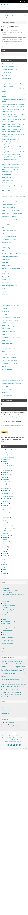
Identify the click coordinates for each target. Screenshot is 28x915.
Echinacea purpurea (7, 369)
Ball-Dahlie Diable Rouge (8, 274)
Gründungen (6, 588)
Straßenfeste (6, 507)
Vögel (4, 562)
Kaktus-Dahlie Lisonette (8, 343)
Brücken (5, 455)
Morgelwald (13, 684)
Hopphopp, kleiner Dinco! (8, 63)
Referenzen (5, 649)
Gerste (3, 233)
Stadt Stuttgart (21, 686)
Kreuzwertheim (6, 392)
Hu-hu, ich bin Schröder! (8, 66)
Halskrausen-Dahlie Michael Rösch (11, 268)
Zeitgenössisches (7, 474)
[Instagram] (20, 1)
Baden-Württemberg (12, 37)
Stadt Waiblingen (13, 41)
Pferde (4, 553)
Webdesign (5, 612)
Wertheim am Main (7, 395)
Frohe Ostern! (5, 193)
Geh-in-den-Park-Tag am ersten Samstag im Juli (14, 201)
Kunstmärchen (11, 679)
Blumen (5, 479)
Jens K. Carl (8, 39)
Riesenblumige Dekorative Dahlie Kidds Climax (14, 253)
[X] (24, 1)
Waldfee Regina (7, 694)
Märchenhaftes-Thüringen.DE (8, 735)
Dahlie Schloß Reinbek (8, 328)
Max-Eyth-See (5, 311)
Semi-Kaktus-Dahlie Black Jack (10, 363)
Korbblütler (5, 679)
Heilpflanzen (6, 486)
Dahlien (3, 667)
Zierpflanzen (6, 490)
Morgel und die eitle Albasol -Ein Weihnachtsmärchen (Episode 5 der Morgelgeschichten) (11, 142)
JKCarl (6, 30)
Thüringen (9, 692)
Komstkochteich (18, 676)
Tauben (4, 560)
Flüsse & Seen (6, 515)
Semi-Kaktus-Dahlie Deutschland (10, 245)
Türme (4, 472)
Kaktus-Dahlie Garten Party (9, 357)
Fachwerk (10, 32)
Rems (24, 39)
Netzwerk (4, 646)
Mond (4, 569)
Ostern (4, 505)
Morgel (9, 682)
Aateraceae (4, 661)
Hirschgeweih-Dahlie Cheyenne (10, 276)
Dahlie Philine (5, 334)
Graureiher (4, 308)
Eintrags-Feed (5, 707)
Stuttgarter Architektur (12, 689)
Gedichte (5, 607)
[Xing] (26, 1)
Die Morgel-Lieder (6, 493)
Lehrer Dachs (16, 679)
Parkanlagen (6, 468)
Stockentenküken (6, 300)
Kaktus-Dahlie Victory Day (9, 207)
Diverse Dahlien (6, 279)
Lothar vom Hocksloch (22, 679)
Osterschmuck (5, 386)
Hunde (4, 549)
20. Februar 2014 (15, 30)
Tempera (18, 748)
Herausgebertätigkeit (8, 610)
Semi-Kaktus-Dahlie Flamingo (10, 219)
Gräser (4, 484)
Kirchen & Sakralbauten (9, 465)
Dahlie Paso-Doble (6, 265)
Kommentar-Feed (6, 710)
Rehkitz (17, 684)
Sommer (4, 686)
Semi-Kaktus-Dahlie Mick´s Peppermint (12, 337)
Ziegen (4, 564)
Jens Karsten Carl (6, 4)
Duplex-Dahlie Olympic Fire (9, 216)
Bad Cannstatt (6, 531)
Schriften (5, 603)
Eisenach (5, 533)
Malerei (5, 599)
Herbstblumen (6, 670)
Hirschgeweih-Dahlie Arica (9, 271)
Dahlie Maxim (5, 340)
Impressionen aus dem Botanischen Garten (12, 380)
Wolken (5, 573)
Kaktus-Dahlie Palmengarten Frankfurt (12, 213)
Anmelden (4, 705)
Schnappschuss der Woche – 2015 (10, 305)
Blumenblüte (5, 664)
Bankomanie (5, 282)
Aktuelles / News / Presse (8, 450)
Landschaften (5, 513)
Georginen (17, 667)
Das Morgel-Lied (6, 78)
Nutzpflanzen (6, 488)
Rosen (3, 288)
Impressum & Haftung (7, 640)
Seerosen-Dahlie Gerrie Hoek (9, 225)
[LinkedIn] (22, 1)
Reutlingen (5, 537)
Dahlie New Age (6, 248)
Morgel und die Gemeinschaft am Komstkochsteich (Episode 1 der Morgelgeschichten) (10, 169)
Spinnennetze (5, 314)
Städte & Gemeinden (9, 15)
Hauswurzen (5, 366)
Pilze (3, 520)
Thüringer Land (14, 692)
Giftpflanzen (6, 481)
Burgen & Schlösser (8, 457)
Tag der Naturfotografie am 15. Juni (11, 183)
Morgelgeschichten (6, 684)
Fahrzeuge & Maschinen (8, 496)
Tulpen (3, 297)
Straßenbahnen (6, 498)
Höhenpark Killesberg (7, 191)
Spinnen (5, 557)
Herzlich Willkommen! (8, 637)
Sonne (4, 571)
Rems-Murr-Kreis (5, 41)
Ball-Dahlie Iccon (6, 242)
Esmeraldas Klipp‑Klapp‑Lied (9, 69)
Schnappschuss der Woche (8, 523)
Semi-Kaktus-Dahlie (22, 684)
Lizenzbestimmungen (7, 643)
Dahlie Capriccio (6, 259)
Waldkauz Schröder (14, 694)
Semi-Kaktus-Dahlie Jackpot (9, 349)
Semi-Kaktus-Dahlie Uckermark (10, 320)
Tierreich (4, 547)
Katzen (4, 551)
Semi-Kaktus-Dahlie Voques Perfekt (11, 317)
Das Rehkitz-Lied (6, 75)
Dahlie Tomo (5, 323)
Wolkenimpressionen (7, 372)
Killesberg (4, 676)
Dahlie (22, 664)
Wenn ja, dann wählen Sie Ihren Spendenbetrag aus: (12, 425)
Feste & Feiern (5, 501)
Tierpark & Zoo (6, 470)
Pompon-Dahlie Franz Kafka (9, 236)
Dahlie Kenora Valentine (8, 250)
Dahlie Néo (5, 262)
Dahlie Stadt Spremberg (8, 326)
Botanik (4, 477)
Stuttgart (5, 539)
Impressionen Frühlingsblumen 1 (10, 377)
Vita (3, 652)
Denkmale (5, 459)
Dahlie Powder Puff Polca (8, 331)
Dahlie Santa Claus (6, 177)
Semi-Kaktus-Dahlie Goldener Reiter (11, 354)
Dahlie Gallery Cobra (7, 180)
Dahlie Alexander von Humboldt (10, 256)
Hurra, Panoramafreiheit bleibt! (10, 285)
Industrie (5, 463)
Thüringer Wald (20, 692)
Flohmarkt (4, 291)
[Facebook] (18, 1)
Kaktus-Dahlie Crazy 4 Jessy (9, 230)
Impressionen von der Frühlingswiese (11, 383)
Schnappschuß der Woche (9, 628)
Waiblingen (3, 34)
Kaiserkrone (5, 294)
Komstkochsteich (11, 676)
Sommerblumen (12, 686)
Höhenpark (14, 670)
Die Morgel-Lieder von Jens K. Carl (11, 81)
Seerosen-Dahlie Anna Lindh (9, 360)
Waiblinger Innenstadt (9, 26)
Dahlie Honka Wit (6, 351)
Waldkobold (20, 694)
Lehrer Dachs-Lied (6, 72)
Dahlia (18, 664)
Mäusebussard (5, 302)
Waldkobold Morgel (4, 696)
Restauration (6, 601)
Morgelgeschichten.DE (15, 737)
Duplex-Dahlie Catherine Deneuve (11, 210)
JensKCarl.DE (13, 722)
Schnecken (5, 555)
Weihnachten (6, 510)
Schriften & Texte (6, 526)
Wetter (3, 567)
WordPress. (24, 748)
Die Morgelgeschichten (8, 174)
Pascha (3, 222)
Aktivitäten (5, 586)
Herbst (23, 667)
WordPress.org (5, 713)
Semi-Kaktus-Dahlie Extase (9, 239)
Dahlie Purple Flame (7, 227)
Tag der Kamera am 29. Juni (9, 204)
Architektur (4, 32)
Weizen (4, 375)
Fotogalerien (5, 615)
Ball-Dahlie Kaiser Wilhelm (9, 346)
